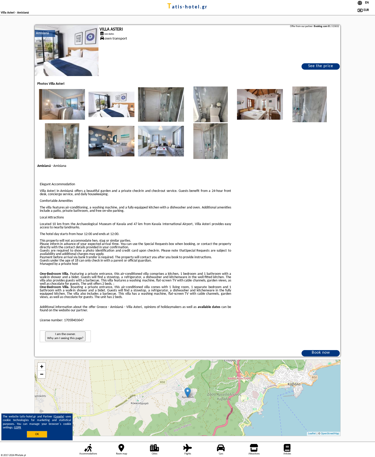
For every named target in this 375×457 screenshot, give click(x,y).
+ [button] (41, 366)
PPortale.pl (20, 455)
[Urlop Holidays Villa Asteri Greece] (62, 104)
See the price (320, 66)
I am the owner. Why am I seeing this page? (65, 336)
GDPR (17, 427)
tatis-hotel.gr (187, 7)
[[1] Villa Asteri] (66, 50)
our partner (79, 310)
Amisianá (42, 33)
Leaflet (312, 433)
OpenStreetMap (330, 433)
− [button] (41, 374)
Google (58, 416)
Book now (321, 353)
